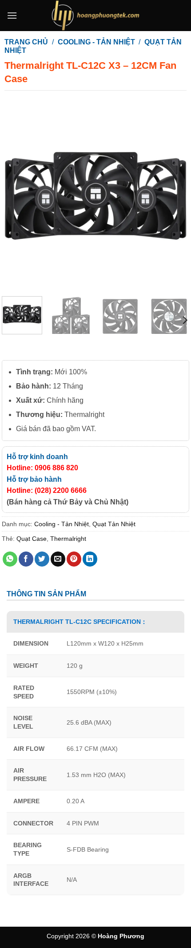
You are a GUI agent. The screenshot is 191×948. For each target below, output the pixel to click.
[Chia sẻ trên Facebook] (26, 559)
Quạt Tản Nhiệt (113, 524)
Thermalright (68, 538)
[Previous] (17, 195)
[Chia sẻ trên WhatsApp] (10, 559)
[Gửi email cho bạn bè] (58, 559)
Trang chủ (26, 42)
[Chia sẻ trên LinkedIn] (90, 559)
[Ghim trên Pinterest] (74, 559)
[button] (12, 15)
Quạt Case (31, 538)
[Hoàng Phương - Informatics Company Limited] (95, 15)
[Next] (174, 195)
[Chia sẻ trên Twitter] (42, 559)
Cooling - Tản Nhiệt (96, 42)
